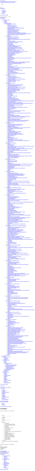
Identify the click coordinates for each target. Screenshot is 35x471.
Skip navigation (2, 8)
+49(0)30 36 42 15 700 (6, 451)
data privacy (16, 441)
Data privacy (4, 440)
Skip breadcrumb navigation (4, 401)
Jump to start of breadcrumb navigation (6, 406)
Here (1, 444)
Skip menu (1, 7)
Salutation (3, 417)
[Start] (0, 15)
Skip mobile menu (3, 17)
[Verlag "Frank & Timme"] (8, 1)
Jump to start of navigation (4, 384)
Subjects (3, 422)
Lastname (3, 420)
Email (3, 415)
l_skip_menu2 (2, 385)
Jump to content (2, 0)
